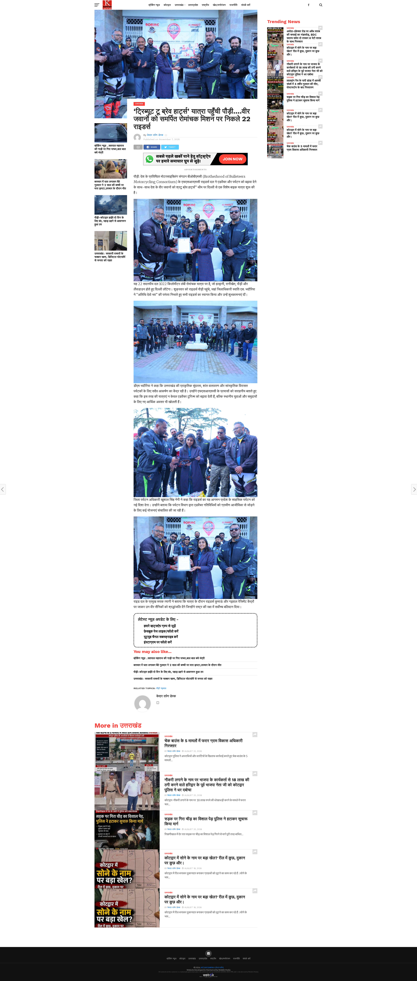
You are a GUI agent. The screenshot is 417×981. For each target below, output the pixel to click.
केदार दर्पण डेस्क (155, 135)
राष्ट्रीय (205, 5)
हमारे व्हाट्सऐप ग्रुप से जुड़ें (158, 626)
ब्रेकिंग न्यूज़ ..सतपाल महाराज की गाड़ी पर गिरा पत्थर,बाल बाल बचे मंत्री (110, 149)
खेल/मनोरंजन (219, 5)
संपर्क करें (245, 5)
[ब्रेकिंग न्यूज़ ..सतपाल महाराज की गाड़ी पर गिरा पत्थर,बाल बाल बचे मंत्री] (110, 141)
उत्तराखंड (179, 5)
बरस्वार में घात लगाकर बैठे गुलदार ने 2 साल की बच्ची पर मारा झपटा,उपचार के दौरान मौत (110, 185)
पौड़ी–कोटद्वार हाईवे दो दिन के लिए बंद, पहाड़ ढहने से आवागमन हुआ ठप (110, 221)
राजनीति (233, 5)
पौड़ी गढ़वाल (161, 688)
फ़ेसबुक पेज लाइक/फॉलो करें (159, 631)
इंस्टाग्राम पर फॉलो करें (156, 642)
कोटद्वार (167, 5)
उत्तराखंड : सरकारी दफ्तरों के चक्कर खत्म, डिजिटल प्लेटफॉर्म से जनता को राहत (109, 257)
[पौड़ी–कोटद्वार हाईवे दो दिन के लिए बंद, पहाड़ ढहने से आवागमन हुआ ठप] (110, 213)
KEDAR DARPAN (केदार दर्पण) (212, 967)
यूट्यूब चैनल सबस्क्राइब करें (159, 637)
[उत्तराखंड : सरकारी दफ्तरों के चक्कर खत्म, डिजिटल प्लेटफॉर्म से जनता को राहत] (110, 249)
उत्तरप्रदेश (193, 5)
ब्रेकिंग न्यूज (154, 5)
